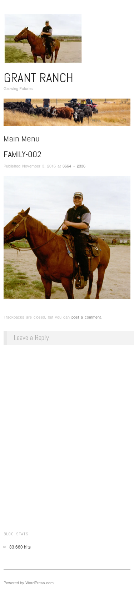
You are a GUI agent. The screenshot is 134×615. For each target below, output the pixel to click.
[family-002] (67, 238)
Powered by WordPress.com (29, 582)
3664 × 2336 (74, 166)
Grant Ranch (38, 78)
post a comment (86, 317)
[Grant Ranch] (67, 115)
